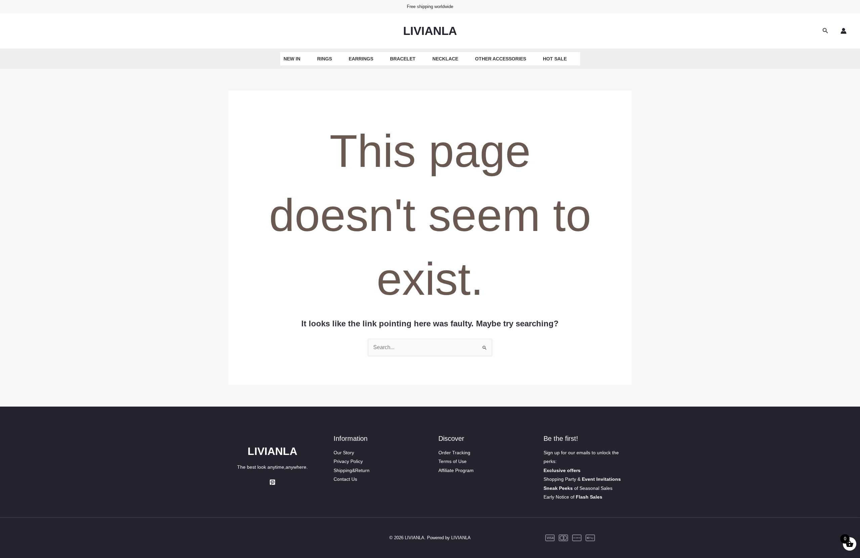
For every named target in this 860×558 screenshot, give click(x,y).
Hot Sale (555, 58)
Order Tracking (454, 452)
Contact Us (345, 479)
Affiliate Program (456, 470)
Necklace (445, 58)
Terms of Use (452, 461)
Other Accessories (500, 58)
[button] (825, 31)
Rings (324, 58)
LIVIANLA (430, 30)
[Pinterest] (272, 482)
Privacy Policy (348, 461)
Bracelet (403, 58)
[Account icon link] (844, 31)
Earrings (361, 58)
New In (292, 58)
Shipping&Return (352, 470)
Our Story (344, 452)
